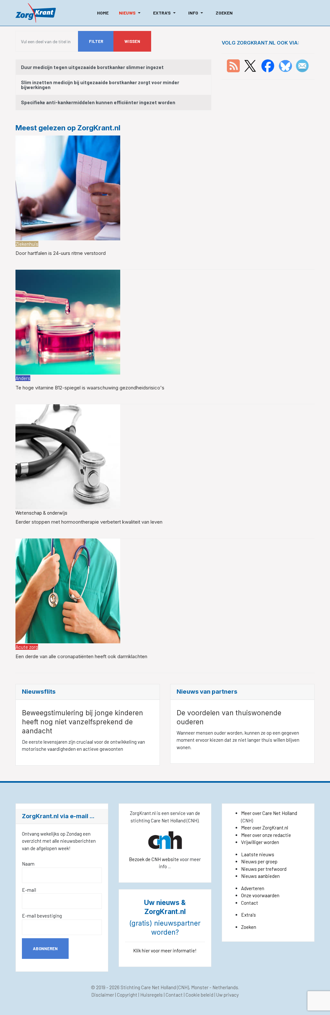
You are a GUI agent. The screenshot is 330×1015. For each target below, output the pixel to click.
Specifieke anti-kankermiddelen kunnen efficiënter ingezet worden (98, 102)
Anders (22, 378)
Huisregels (151, 995)
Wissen (132, 41)
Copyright (127, 995)
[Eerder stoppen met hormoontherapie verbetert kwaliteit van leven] (67, 456)
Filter (96, 41)
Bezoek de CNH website (154, 859)
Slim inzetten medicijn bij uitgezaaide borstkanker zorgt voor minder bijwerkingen (100, 84)
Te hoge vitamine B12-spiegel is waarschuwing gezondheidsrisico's (89, 388)
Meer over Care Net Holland (269, 813)
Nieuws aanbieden (260, 876)
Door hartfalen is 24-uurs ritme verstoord (60, 253)
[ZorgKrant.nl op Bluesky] (286, 65)
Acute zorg (26, 647)
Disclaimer (102, 995)
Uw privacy (227, 995)
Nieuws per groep (259, 861)
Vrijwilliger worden (260, 842)
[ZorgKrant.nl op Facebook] (267, 65)
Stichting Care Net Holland (148, 987)
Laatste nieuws (257, 854)
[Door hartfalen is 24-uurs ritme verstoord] (67, 187)
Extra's (248, 915)
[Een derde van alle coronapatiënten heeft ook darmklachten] (67, 590)
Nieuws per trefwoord (263, 869)
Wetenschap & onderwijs (41, 513)
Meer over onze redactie (266, 835)
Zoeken (248, 927)
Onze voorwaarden (260, 895)
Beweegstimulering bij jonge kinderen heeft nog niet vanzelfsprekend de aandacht (82, 722)
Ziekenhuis (26, 244)
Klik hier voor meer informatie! (165, 950)
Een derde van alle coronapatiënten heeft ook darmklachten (81, 656)
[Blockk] (35, 13)
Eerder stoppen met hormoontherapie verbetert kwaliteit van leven (88, 522)
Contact (249, 903)
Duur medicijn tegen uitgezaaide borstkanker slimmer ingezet (92, 67)
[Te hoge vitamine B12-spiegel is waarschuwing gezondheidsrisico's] (67, 322)
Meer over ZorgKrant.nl (264, 827)
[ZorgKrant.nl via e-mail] (302, 65)
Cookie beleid (199, 995)
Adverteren (252, 888)
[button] (131, 13)
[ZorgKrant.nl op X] (250, 65)
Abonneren (45, 948)
